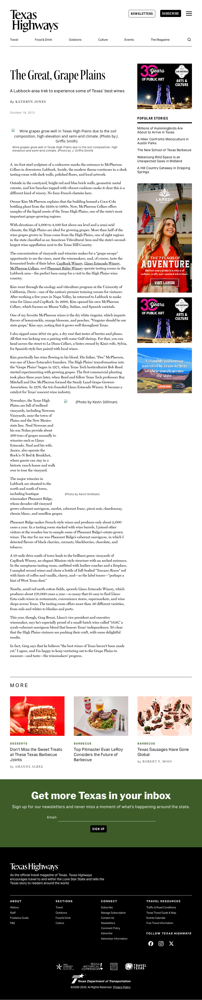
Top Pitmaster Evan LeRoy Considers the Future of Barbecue (98, 754)
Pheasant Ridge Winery (65, 268)
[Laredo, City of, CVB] (164, 291)
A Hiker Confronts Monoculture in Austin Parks (163, 141)
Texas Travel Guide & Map (161, 912)
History (14, 907)
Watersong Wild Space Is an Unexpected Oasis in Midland (159, 159)
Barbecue (83, 743)
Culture (103, 39)
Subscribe (170, 13)
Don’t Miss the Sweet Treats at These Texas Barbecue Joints (36, 754)
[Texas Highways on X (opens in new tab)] (171, 943)
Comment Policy (110, 928)
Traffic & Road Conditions (161, 907)
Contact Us (107, 918)
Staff (13, 912)
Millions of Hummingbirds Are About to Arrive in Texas (160, 130)
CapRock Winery (69, 263)
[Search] (189, 39)
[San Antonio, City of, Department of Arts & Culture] (164, 107)
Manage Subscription (113, 912)
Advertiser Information (114, 938)
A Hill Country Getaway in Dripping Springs (163, 170)
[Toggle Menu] (189, 13)
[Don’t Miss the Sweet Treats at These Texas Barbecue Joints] (37, 734)
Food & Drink (43, 39)
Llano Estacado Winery (102, 263)
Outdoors (75, 39)
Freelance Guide (19, 918)
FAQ (12, 923)
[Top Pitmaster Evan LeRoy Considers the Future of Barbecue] (101, 734)
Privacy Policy (121, 987)
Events (129, 39)
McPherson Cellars (24, 268)
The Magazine (160, 39)
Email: (52, 817)
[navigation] (189, 13)
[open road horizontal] (164, 391)
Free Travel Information (159, 923)
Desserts (19, 743)
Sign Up (98, 829)
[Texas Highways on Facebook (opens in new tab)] (150, 943)
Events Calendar (156, 918)
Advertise (106, 933)
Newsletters (142, 14)
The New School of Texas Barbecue (164, 150)
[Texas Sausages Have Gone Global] (164, 734)
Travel (14, 39)
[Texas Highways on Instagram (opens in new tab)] (161, 943)
